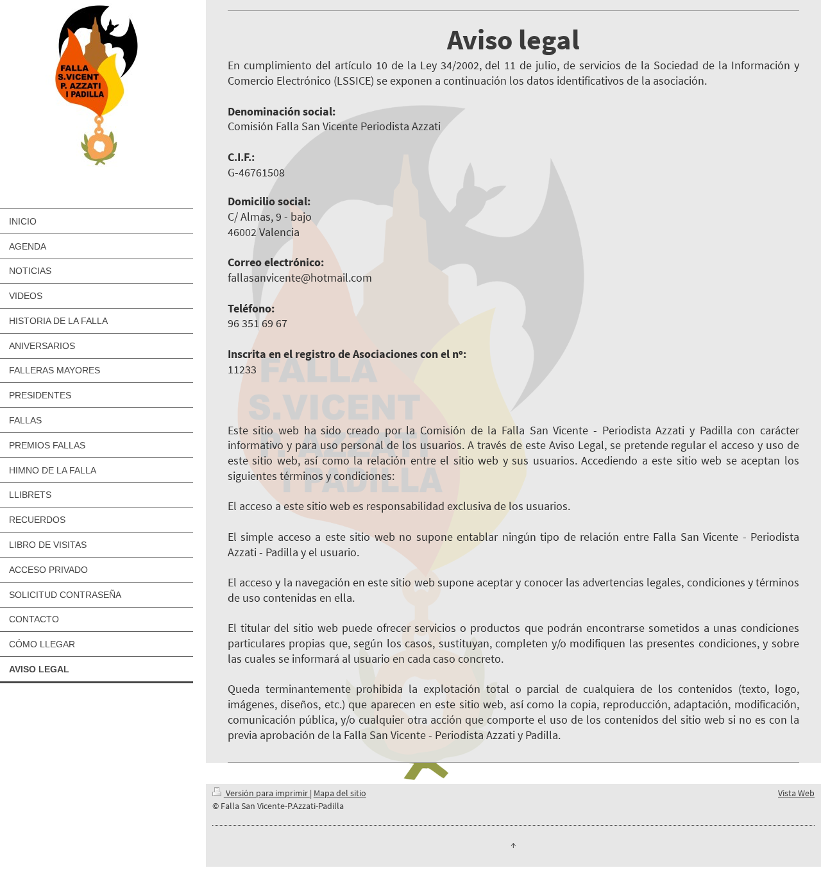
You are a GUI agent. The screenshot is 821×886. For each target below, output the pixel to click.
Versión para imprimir (267, 793)
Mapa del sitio (340, 793)
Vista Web (796, 793)
